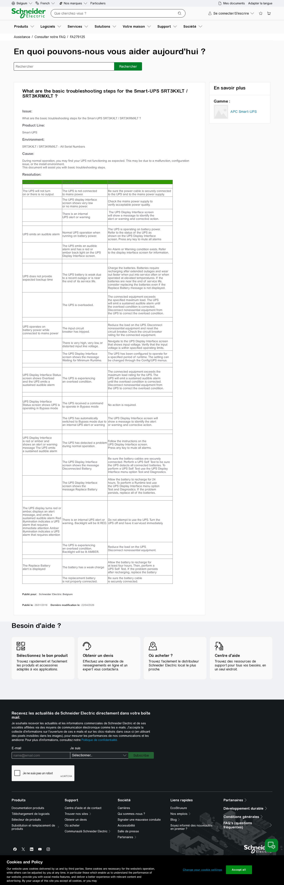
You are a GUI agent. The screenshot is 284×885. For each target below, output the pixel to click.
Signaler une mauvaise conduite (139, 819)
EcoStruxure (178, 808)
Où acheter (72, 825)
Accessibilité (126, 825)
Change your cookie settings (202, 869)
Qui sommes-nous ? (131, 813)
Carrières (124, 808)
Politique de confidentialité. (99, 740)
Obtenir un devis (76, 819)
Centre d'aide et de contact (83, 808)
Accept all (239, 869)
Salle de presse (128, 831)
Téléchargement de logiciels (31, 813)
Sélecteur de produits (26, 819)
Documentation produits (28, 808)
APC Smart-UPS (243, 112)
